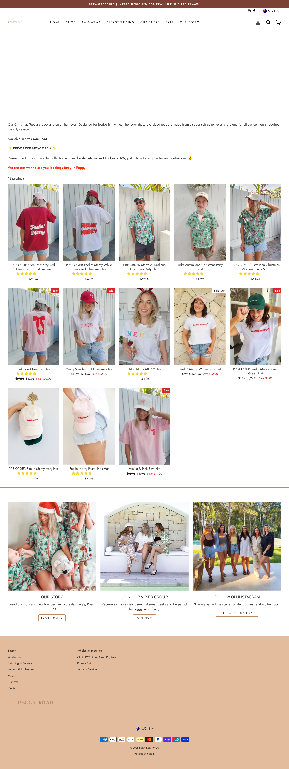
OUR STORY (189, 22)
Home (55, 22)
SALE (170, 22)
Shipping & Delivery (20, 663)
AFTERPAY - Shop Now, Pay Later (97, 657)
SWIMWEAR (90, 22)
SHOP (70, 22)
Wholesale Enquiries (89, 651)
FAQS (11, 676)
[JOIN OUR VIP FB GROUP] (144, 546)
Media (11, 688)
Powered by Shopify (144, 754)
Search (12, 651)
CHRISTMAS (150, 22)
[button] (26, 273)
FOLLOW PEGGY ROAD (237, 613)
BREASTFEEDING (120, 22)
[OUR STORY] (52, 546)
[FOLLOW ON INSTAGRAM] (237, 546)
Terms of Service (87, 669)
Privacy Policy (85, 663)
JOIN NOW (144, 618)
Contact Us (14, 657)
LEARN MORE (52, 618)
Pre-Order (13, 682)
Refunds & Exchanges (21, 669)
